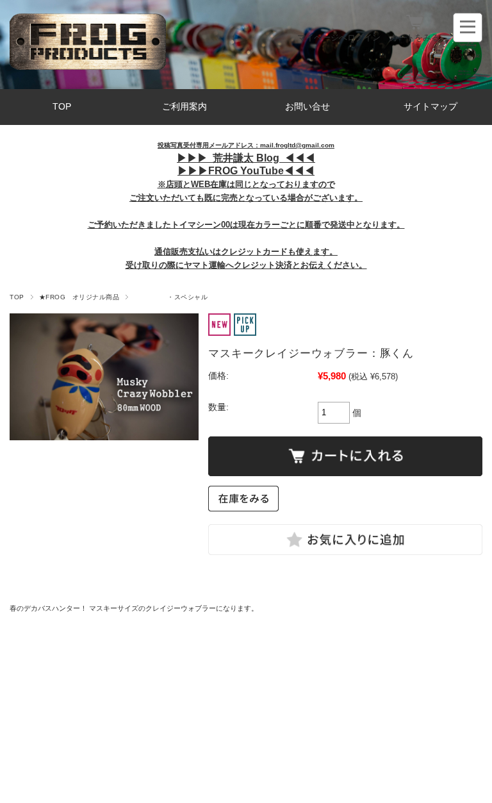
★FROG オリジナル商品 (79, 297)
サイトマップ (430, 107)
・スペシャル (171, 297)
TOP (62, 107)
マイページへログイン (339, 37)
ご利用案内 (184, 107)
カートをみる (414, 37)
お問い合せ (307, 107)
